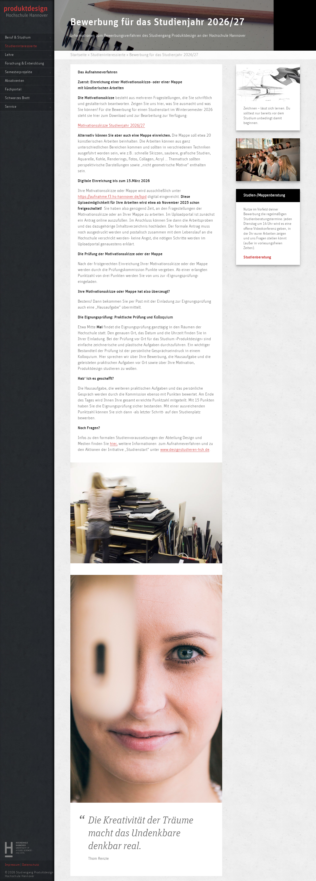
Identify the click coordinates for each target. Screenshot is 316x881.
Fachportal (13, 89)
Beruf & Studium (18, 37)
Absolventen (14, 81)
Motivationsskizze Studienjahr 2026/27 (111, 125)
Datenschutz (30, 864)
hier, (114, 444)
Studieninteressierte (21, 46)
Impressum (12, 864)
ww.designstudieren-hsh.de (186, 450)
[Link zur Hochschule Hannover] (18, 856)
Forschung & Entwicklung (24, 63)
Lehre (9, 55)
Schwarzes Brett (17, 98)
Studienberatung (257, 257)
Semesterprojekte (18, 72)
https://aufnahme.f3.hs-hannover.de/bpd (112, 197)
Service (10, 106)
